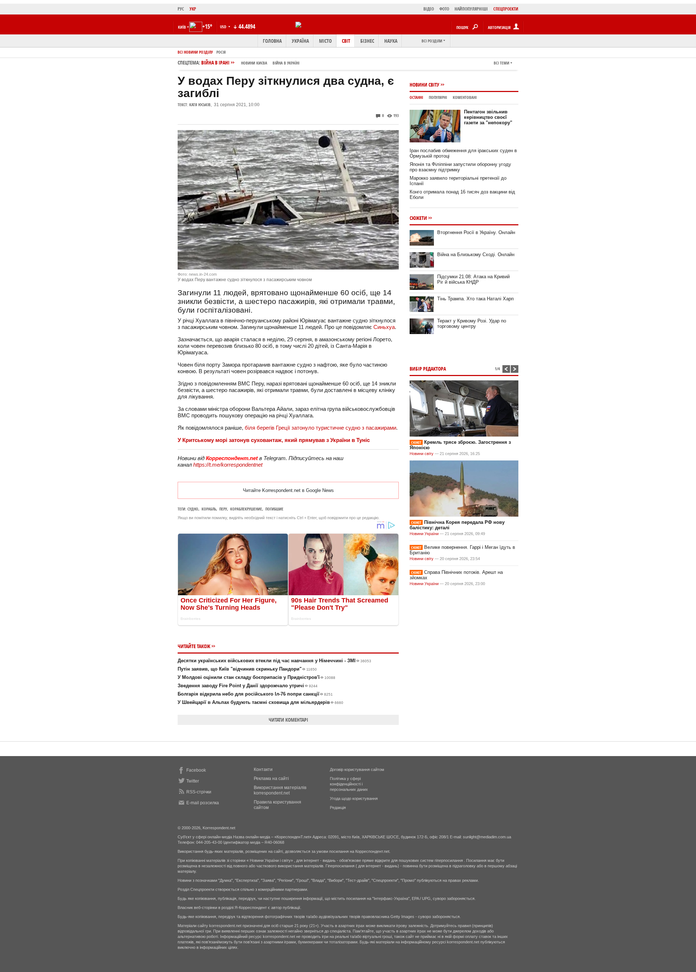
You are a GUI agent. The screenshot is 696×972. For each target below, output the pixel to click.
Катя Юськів (200, 104)
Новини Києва (254, 63)
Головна (272, 40)
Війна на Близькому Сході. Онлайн (475, 254)
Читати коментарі (288, 719)
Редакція (338, 807)
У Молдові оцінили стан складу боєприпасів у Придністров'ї (256, 677)
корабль (209, 509)
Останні (416, 97)
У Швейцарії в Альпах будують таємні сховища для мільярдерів (260, 702)
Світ (346, 40)
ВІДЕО (428, 9)
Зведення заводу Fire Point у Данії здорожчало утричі (248, 685)
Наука (390, 40)
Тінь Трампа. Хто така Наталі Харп (475, 298)
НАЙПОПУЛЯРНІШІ (471, 9)
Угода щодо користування (354, 798)
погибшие (274, 509)
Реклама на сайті (271, 778)
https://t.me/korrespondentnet (227, 465)
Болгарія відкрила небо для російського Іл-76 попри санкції (255, 694)
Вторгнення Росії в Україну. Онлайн (476, 232)
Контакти (263, 769)
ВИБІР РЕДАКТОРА (428, 368)
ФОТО (444, 9)
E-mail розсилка (202, 802)
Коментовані (465, 97)
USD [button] (223, 26)
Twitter (192, 781)
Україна (300, 40)
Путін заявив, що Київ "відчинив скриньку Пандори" (247, 669)
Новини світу (424, 84)
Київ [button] (182, 27)
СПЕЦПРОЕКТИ (505, 9)
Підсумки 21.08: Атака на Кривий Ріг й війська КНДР (473, 279)
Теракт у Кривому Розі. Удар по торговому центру (471, 323)
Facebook (196, 770)
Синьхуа (384, 327)
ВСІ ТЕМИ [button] (501, 63)
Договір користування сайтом (357, 769)
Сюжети (418, 217)
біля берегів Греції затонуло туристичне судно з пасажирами (320, 428)
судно (192, 509)
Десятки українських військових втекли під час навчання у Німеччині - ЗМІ (274, 660)
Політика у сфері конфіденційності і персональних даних (349, 784)
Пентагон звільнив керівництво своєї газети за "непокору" (488, 117)
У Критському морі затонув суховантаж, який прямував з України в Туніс (274, 440)
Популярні (438, 97)
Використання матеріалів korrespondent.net (280, 790)
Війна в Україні (286, 63)
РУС (181, 9)
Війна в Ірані (250, 62)
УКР (193, 9)
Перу (223, 509)
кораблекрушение (246, 509)
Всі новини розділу (195, 52)
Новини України (424, 533)
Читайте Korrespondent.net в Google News (288, 490)
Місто (325, 40)
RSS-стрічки (198, 791)
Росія (221, 52)
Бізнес (367, 40)
